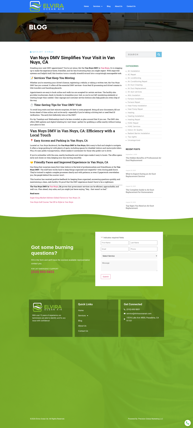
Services (96, 6)
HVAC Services (134, 126)
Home (86, 6)
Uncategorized (134, 140)
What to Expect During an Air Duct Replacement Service (141, 175)
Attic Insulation (134, 95)
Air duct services (135, 92)
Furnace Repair (134, 102)
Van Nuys (105, 68)
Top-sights (132, 137)
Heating (131, 112)
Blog (108, 6)
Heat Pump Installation (137, 105)
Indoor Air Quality (135, 130)
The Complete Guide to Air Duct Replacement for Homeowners (140, 191)
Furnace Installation (136, 99)
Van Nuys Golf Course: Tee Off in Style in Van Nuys (51, 202)
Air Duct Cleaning (135, 85)
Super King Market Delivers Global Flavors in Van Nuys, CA (55, 197)
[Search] (159, 54)
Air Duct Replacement (137, 88)
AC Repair (132, 74)
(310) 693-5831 (42, 272)
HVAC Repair (133, 123)
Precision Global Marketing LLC (150, 419)
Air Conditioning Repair (137, 81)
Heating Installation (136, 116)
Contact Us (131, 6)
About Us (118, 6)
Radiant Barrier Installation (139, 133)
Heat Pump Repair (135, 109)
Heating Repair (134, 119)
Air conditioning (134, 78)
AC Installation (134, 71)
